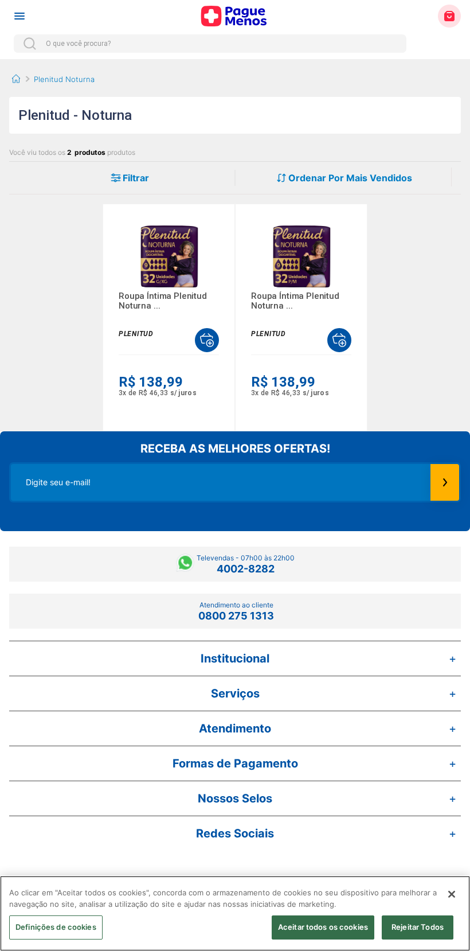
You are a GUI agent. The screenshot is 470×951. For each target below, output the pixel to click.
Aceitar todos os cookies (323, 926)
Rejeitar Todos (417, 926)
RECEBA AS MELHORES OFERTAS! (235, 448)
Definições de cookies (55, 926)
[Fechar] (451, 894)
